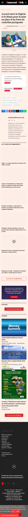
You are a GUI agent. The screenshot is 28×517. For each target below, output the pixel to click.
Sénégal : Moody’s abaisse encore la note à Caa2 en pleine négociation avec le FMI (14, 229)
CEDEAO (14, 97)
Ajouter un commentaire (14, 278)
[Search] (25, 2)
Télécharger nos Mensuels (14, 309)
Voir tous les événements (14, 415)
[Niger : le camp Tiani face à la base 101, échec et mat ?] (14, 154)
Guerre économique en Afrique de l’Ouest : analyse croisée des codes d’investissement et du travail (12, 185)
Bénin (8, 97)
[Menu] (3, 2)
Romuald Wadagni (7, 105)
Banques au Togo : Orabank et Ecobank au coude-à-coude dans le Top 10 (14, 271)
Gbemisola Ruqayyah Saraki (9, 100)
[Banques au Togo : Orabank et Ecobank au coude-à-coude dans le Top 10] (14, 262)
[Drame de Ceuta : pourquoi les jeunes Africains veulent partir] (14, 241)
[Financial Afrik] (15, 2)
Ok (13, 511)
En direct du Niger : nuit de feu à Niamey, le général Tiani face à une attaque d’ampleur (13, 207)
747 (14, 483)
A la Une (5, 28)
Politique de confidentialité (9, 515)
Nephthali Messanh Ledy (12, 26)
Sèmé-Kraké (17, 105)
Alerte (3, 97)
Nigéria (20, 100)
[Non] (20, 514)
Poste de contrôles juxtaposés (10, 102)
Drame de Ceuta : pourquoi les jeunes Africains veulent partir (13, 251)
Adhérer (7, 83)
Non (18, 511)
